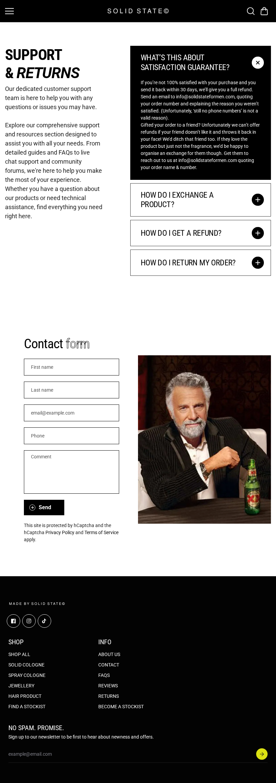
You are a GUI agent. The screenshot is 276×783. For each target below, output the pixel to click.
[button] (264, 11)
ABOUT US (109, 654)
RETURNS (108, 696)
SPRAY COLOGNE (26, 675)
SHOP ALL (19, 654)
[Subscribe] (262, 754)
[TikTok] (44, 621)
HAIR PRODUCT (24, 696)
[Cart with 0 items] (264, 11)
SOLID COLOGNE (26, 664)
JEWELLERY (21, 685)
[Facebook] (13, 621)
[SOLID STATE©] (138, 11)
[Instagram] (29, 621)
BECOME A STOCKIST (121, 706)
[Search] (250, 11)
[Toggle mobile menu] (54, 11)
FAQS (104, 675)
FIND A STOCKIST (26, 706)
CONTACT (108, 664)
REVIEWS (108, 685)
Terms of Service (101, 532)
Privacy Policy (59, 532)
